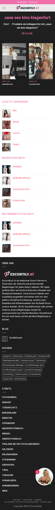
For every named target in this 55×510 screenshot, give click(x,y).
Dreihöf (6, 402)
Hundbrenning (10, 485)
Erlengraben (9, 454)
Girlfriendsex (20, 379)
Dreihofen (8, 465)
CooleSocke (34, 84)
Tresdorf (7, 475)
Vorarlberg (9, 480)
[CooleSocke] (41, 61)
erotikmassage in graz (12, 370)
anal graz (7, 356)
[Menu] (4, 8)
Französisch (35, 374)
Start (6, 24)
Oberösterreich (11, 439)
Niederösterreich (12, 428)
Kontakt (17, 500)
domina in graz (27, 361)
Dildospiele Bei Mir (11, 361)
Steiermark (9, 459)
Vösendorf (8, 423)
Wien (4, 491)
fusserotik (7, 379)
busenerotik (44, 356)
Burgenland (9, 413)
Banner (38, 500)
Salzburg (7, 449)
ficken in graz (21, 374)
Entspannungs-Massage (13, 365)
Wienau (6, 433)
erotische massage (33, 370)
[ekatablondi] (14, 61)
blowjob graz (30, 356)
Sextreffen (22, 2)
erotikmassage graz (34, 365)
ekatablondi (7, 84)
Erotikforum (15, 337)
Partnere (28, 500)
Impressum (46, 502)
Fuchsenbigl (9, 397)
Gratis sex (33, 2)
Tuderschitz (9, 407)
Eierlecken (41, 361)
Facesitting (8, 374)
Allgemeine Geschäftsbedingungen (21, 502)
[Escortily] (27, 8)
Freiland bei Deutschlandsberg (20, 444)
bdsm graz (18, 356)
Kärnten (7, 418)
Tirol (5, 470)
